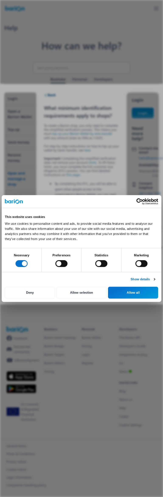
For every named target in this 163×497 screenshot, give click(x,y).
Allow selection (81, 292)
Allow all (133, 292)
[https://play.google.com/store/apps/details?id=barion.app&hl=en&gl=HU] (21, 388)
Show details (140, 279)
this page (73, 174)
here (87, 150)
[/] (17, 329)
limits (93, 162)
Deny (30, 292)
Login (143, 113)
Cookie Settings (130, 425)
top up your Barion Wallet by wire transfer (82, 133)
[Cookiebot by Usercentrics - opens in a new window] (139, 201)
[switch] (61, 263)
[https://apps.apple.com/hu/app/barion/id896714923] (21, 376)
